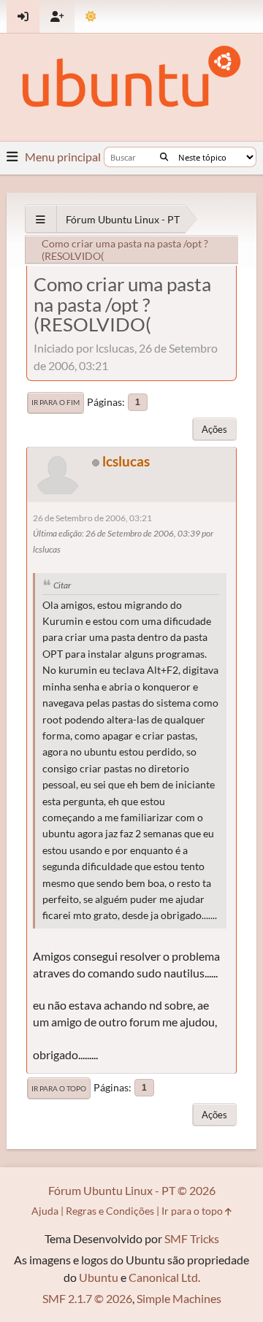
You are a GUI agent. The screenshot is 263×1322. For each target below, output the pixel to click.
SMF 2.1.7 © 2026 (87, 1298)
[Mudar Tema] (91, 16)
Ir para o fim (55, 402)
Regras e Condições (110, 1210)
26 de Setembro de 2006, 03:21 (92, 518)
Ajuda (44, 1210)
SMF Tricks (191, 1238)
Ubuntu (98, 1277)
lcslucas (126, 461)
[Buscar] (164, 157)
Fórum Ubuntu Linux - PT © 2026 (132, 1190)
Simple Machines (179, 1298)
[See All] (40, 219)
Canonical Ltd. (164, 1277)
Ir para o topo (58, 1088)
